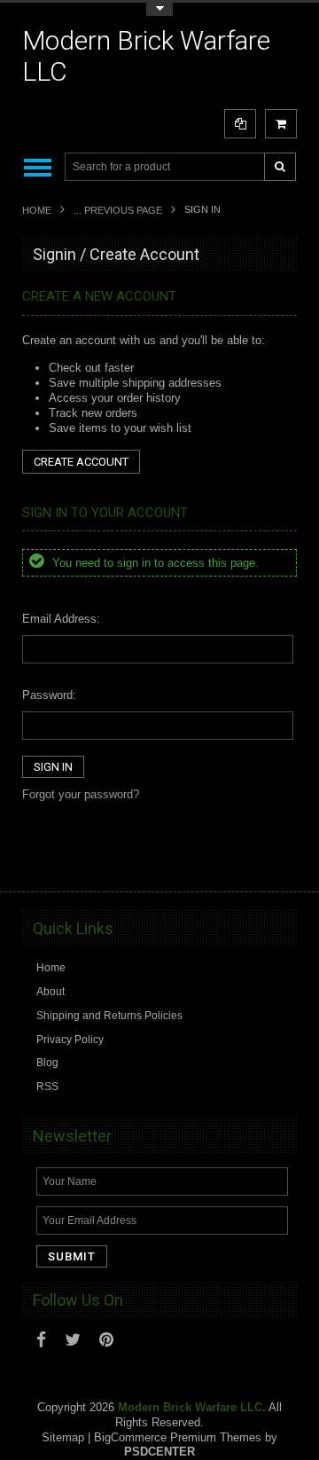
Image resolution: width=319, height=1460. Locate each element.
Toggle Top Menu (159, 9)
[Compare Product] (240, 123)
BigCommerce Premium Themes (177, 1437)
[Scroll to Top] (274, 861)
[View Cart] (281, 123)
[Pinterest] (106, 1339)
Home (36, 210)
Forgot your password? (80, 794)
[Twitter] (73, 1339)
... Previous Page (118, 210)
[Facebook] (41, 1339)
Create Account (81, 461)
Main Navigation (37, 167)
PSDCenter (159, 1451)
